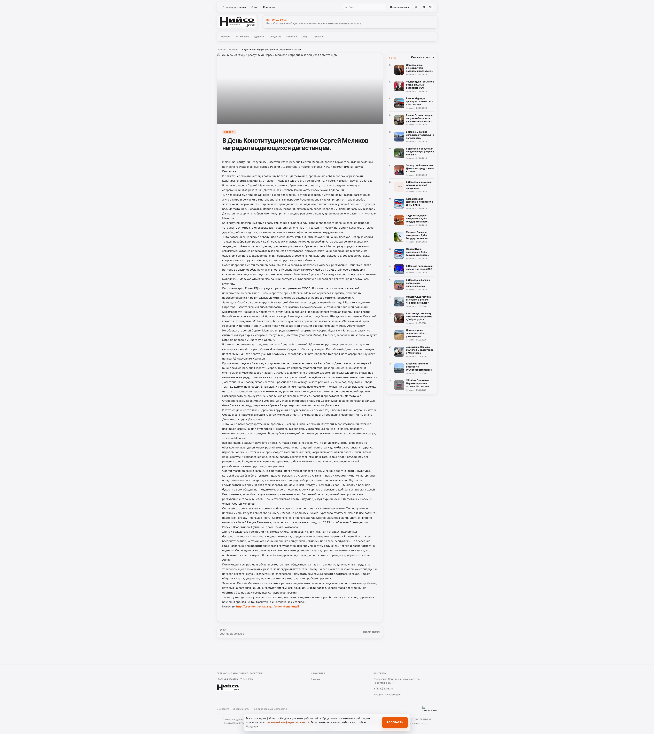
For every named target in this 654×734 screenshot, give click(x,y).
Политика (291, 36)
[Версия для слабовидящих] (423, 7)
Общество (275, 36)
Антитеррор (242, 36)
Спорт (305, 36)
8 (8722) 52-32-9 (383, 688)
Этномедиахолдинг (234, 7)
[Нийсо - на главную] (237, 22)
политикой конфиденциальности (288, 722)
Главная (221, 49)
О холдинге (223, 709)
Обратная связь (240, 709)
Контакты (269, 7)
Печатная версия (399, 7)
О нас (254, 7)
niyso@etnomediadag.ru (387, 694)
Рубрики (319, 36)
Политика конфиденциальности (270, 709)
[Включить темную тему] (416, 7)
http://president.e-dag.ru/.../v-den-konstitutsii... (268, 606)
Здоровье (259, 36)
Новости (225, 36)
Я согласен (394, 722)
